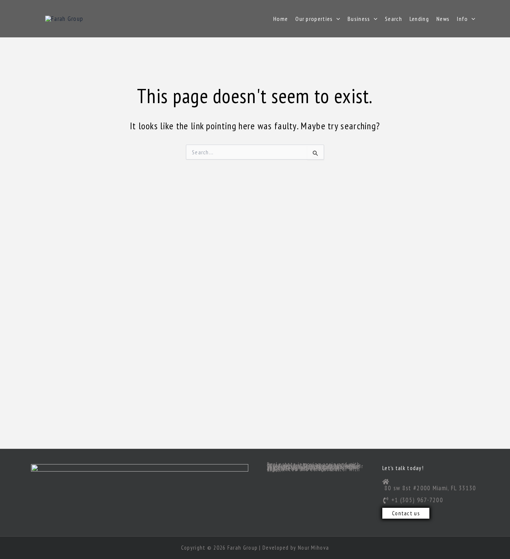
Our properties (314, 18)
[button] (336, 19)
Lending (419, 18)
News (443, 18)
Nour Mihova (313, 547)
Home (280, 18)
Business (359, 18)
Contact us (406, 513)
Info (462, 18)
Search (393, 18)
